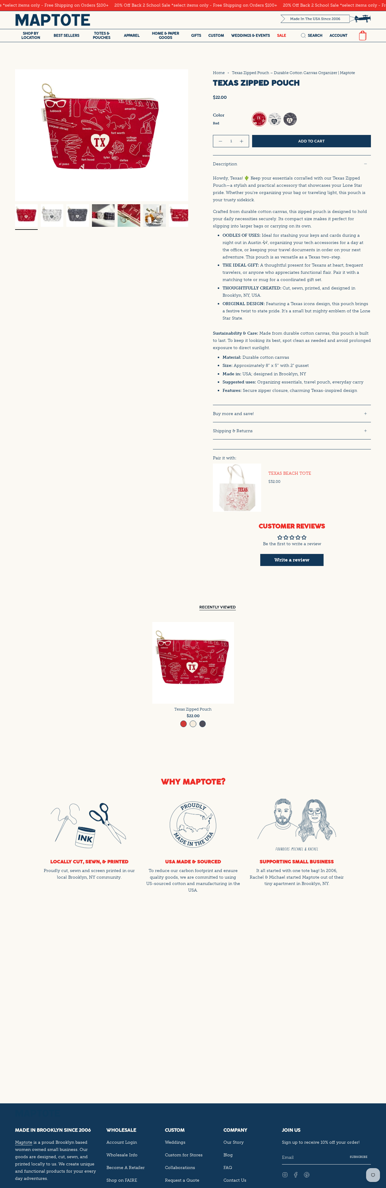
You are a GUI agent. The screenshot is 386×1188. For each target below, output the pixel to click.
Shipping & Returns (233, 430)
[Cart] (363, 35)
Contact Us (234, 1180)
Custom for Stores (184, 1155)
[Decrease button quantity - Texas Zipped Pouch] (220, 141)
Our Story (233, 1142)
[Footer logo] (37, 1113)
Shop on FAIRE (121, 1180)
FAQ (227, 1167)
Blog (228, 1155)
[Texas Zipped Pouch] (193, 663)
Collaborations (180, 1167)
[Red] (183, 724)
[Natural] (193, 724)
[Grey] (202, 724)
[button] (30, 35)
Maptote (23, 1142)
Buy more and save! (233, 413)
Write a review (291, 560)
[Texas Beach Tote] (237, 488)
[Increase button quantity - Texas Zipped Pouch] (242, 141)
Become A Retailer (125, 1167)
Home (219, 72)
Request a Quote (182, 1180)
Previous (15, 135)
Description (225, 164)
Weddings (175, 1142)
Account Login (121, 1142)
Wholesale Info (122, 1155)
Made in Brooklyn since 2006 (53, 1130)
